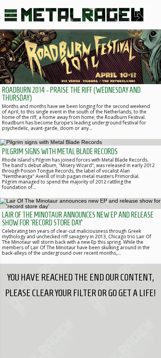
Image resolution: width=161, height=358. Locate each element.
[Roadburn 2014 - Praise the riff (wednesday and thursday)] (80, 84)
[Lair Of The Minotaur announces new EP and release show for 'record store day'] (80, 231)
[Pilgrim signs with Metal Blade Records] (80, 168)
